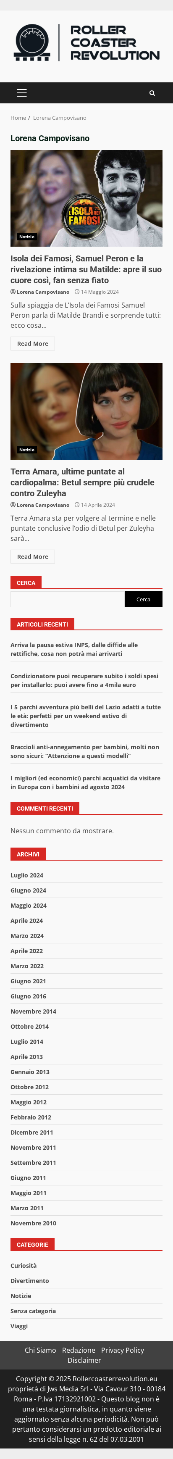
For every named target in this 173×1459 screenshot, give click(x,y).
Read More (32, 344)
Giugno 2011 (28, 1178)
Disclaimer (84, 1360)
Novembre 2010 (33, 1223)
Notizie (26, 237)
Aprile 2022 (26, 951)
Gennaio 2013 (30, 1072)
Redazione (78, 1350)
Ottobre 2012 (29, 1087)
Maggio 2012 (28, 1102)
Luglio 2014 (26, 1042)
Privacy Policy (122, 1350)
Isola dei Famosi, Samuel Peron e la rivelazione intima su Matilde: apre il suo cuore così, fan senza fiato (86, 198)
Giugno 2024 (28, 890)
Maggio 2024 (28, 905)
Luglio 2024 (26, 875)
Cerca (26, 582)
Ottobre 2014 (29, 1026)
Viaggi (19, 1326)
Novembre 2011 (33, 1147)
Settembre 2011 (33, 1163)
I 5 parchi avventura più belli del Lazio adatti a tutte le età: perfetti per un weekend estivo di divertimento (85, 716)
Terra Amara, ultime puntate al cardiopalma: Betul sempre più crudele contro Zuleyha (86, 411)
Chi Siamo (40, 1350)
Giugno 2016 (28, 996)
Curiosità (23, 1265)
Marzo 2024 (27, 936)
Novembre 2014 (33, 1011)
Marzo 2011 (27, 1208)
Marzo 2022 (27, 966)
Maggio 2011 (28, 1193)
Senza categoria (33, 1311)
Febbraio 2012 (30, 1117)
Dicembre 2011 (31, 1132)
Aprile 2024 (26, 920)
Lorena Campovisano (43, 291)
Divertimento (29, 1281)
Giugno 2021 (28, 981)
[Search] (152, 93)
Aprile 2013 (26, 1057)
